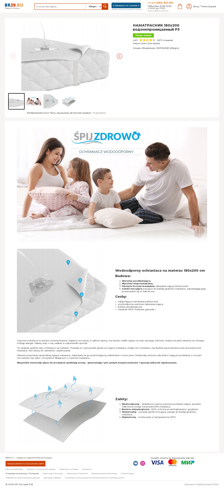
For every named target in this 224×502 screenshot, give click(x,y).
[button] (16, 101)
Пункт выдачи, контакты (158, 11)
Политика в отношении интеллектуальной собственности (94, 478)
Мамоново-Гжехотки (77, 473)
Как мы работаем (14, 469)
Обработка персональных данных (23, 478)
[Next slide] (119, 56)
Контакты (86, 469)
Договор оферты (52, 478)
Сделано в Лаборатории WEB (201, 484)
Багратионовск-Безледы (104, 473)
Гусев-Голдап (127, 473)
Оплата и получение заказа (41, 469)
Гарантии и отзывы (68, 469)
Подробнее (99, 112)
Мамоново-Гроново (53, 473)
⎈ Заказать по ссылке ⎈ (126, 5)
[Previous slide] (13, 56)
